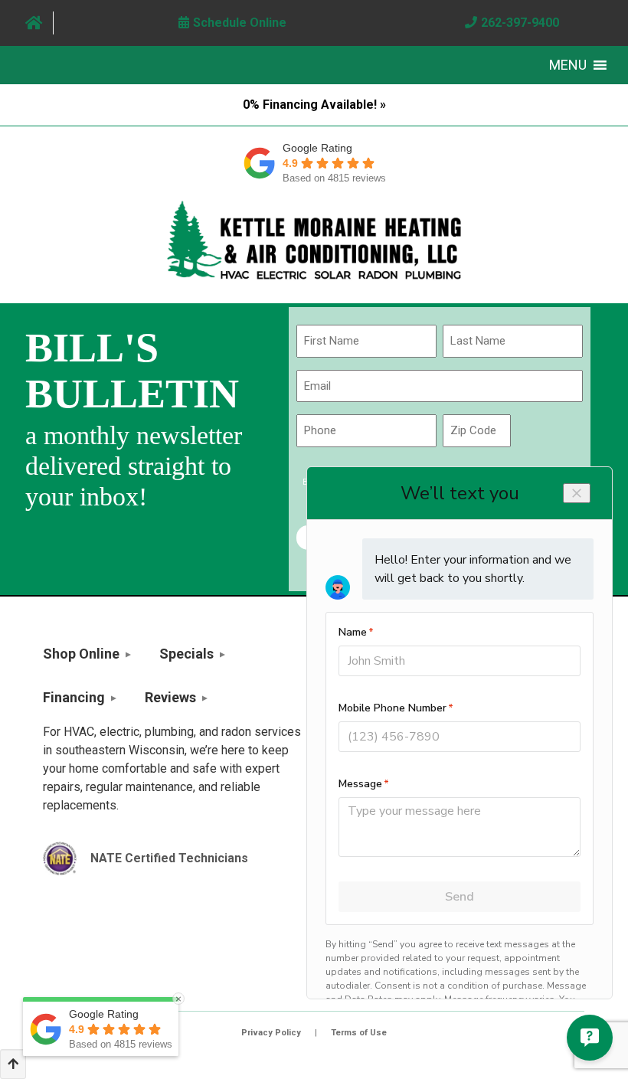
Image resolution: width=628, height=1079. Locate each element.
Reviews (170, 697)
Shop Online (81, 654)
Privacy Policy (271, 1033)
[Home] (34, 23)
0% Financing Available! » (314, 104)
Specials (186, 654)
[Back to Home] (314, 240)
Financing (74, 697)
